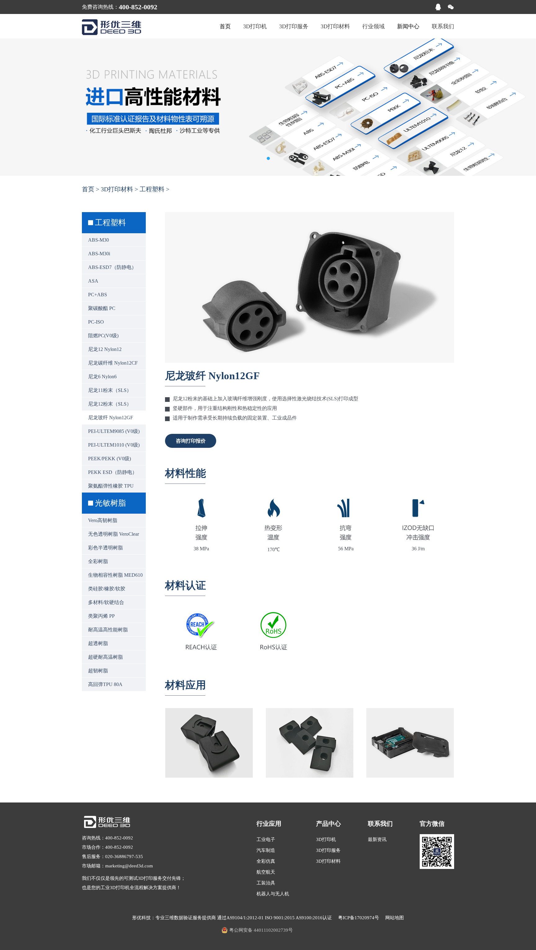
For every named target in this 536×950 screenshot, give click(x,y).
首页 (88, 189)
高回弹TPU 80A (105, 684)
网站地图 (394, 917)
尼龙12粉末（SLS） (110, 404)
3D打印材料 (335, 26)
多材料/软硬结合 (106, 602)
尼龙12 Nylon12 (105, 349)
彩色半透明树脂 (105, 547)
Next (525, 107)
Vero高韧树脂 (102, 520)
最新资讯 (377, 839)
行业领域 (373, 26)
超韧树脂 (98, 670)
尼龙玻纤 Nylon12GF (110, 417)
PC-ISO (96, 322)
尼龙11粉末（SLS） (110, 390)
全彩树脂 (98, 561)
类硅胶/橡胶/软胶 (106, 588)
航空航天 (266, 872)
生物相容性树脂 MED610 (115, 575)
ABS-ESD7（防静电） (112, 267)
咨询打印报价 (191, 440)
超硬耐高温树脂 (105, 657)
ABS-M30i (99, 253)
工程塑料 (152, 189)
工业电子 (266, 839)
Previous (11, 107)
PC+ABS (97, 294)
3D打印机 (255, 26)
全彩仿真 (266, 861)
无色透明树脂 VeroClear (113, 534)
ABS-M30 (98, 240)
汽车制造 (266, 850)
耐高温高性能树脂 (108, 629)
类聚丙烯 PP (101, 616)
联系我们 (443, 26)
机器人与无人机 (273, 893)
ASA (93, 281)
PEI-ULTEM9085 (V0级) (114, 431)
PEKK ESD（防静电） (112, 472)
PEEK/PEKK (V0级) (109, 458)
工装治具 (266, 882)
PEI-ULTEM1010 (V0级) (114, 445)
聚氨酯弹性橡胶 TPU (111, 486)
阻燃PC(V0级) (103, 335)
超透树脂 (98, 643)
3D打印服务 (293, 26)
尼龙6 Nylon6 (102, 376)
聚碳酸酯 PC (101, 308)
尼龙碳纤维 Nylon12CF (113, 363)
